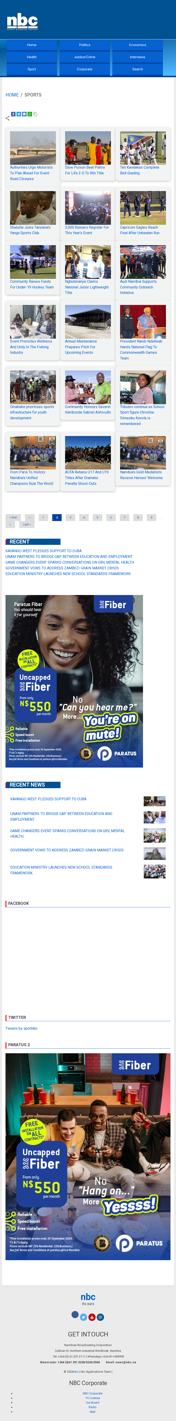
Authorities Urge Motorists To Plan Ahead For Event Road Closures (31, 173)
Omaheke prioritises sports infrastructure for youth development (32, 412)
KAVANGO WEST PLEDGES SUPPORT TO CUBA (44, 551)
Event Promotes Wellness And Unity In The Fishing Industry (31, 347)
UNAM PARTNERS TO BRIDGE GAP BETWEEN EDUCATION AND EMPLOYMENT (69, 556)
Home (31, 45)
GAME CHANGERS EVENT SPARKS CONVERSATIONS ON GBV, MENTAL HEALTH (70, 562)
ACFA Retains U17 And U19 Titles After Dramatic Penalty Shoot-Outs (87, 478)
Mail (92, 1411)
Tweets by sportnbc (22, 1028)
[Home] (23, 21)
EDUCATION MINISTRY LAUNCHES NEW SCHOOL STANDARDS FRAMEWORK (68, 574)
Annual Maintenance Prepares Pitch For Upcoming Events (81, 347)
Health (32, 57)
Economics (137, 45)
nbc (88, 1297)
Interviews (137, 57)
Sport (32, 69)
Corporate (84, 69)
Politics (84, 45)
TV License (92, 1398)
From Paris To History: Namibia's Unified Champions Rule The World (31, 478)
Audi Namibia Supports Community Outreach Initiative (138, 287)
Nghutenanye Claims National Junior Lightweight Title (87, 287)
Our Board (92, 1402)
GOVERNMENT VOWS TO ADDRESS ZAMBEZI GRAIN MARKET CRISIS (62, 568)
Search (137, 69)
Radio (92, 1407)
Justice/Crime (84, 57)
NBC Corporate (92, 1393)
